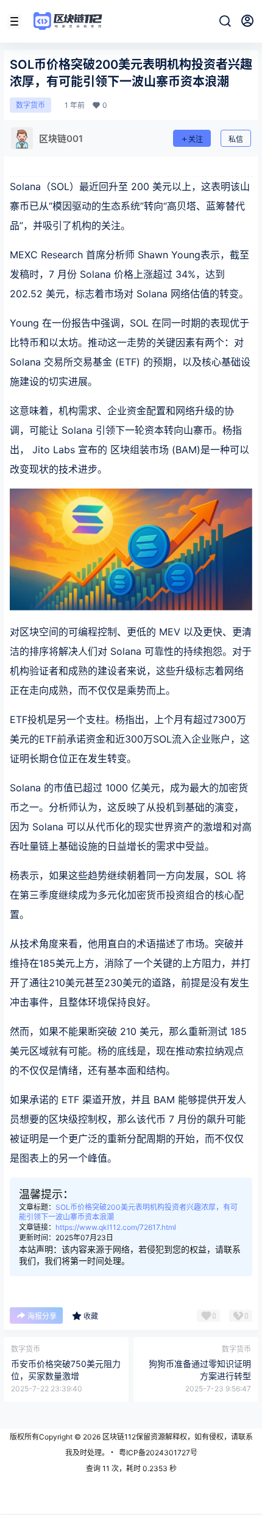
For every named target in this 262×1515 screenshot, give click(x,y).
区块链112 (118, 1436)
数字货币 (30, 105)
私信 (235, 139)
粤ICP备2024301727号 (158, 1452)
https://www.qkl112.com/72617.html (115, 1227)
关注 (195, 139)
